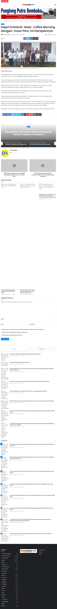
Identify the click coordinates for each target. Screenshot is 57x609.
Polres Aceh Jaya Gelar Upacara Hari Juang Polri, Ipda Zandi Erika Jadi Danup (29, 381)
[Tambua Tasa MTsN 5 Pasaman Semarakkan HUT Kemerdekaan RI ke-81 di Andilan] (5, 537)
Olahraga (4, 581)
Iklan (40, 554)
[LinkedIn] (30, 38)
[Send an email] (9, 34)
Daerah (7, 21)
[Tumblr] (25, 114)
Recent (14, 349)
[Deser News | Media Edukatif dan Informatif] (28, 4)
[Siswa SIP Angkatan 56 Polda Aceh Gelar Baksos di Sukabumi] (5, 357)
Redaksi (41, 552)
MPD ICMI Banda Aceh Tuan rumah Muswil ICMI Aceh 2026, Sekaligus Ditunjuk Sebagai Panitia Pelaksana (31, 369)
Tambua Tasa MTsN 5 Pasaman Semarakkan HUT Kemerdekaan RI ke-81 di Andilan (30, 533)
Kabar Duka (4, 571)
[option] (28, 133)
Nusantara (4, 579)
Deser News (6, 34)
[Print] (37, 38)
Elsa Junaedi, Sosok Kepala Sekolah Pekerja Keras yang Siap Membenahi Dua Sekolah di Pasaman (32, 445)
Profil (3, 592)
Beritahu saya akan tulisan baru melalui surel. (12, 335)
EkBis (3, 562)
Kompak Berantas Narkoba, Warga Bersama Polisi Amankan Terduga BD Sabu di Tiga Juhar (31, 484)
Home (3, 21)
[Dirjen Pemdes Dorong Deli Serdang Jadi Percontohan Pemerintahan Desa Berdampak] (5, 404)
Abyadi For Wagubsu (6, 553)
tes (28, 343)
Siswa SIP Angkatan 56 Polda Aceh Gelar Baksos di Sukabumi (25, 354)
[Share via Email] (34, 38)
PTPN (3, 597)
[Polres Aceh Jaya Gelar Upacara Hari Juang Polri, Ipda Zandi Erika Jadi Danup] (5, 385)
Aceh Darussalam (6, 555)
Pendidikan (4, 584)
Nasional (4, 577)
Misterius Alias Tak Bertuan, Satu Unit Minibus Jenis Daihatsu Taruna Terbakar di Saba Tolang (47, 196)
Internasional (5, 568)
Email (2, 324)
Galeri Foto (4, 564)
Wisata (3, 605)
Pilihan (3, 588)
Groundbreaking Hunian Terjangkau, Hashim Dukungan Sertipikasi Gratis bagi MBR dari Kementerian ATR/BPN (32, 424)
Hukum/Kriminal (5, 566)
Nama (2, 318)
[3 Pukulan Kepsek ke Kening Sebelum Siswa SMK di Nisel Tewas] (9, 236)
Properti (3, 594)
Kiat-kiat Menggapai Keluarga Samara (20, 362)
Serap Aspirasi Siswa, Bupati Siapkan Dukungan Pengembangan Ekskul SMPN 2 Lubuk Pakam (31, 508)
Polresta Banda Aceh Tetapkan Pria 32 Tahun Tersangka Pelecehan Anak (28, 391)
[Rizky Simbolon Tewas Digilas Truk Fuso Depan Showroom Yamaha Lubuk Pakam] (28, 236)
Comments (41, 349)
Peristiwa (4, 586)
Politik (3, 590)
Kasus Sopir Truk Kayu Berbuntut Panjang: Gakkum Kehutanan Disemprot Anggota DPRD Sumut (32, 411)
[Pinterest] (28, 114)
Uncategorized (5, 601)
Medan (3, 575)
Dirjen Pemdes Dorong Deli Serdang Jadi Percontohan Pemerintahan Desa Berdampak (28, 134)
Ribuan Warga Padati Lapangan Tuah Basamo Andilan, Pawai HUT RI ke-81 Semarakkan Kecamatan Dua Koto (32, 457)
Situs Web (32, 324)
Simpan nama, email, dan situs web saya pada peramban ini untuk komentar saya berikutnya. (23, 329)
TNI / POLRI (4, 599)
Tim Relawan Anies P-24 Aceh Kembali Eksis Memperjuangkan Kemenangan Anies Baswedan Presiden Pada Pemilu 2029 (30, 520)
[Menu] (55, 5)
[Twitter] (27, 38)
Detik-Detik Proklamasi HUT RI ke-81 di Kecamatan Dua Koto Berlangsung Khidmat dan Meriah (32, 472)
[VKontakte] (34, 114)
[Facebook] (24, 38)
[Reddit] (31, 114)
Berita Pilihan (5, 558)
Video (3, 603)
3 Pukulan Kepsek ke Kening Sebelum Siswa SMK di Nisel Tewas (8, 291)
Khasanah (4, 573)
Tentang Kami (42, 549)
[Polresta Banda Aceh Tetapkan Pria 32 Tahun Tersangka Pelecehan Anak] (5, 395)
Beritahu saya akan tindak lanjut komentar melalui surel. (14, 332)
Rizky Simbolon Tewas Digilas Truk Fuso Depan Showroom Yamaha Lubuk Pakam (27, 291)
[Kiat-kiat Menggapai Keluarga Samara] (5, 364)
